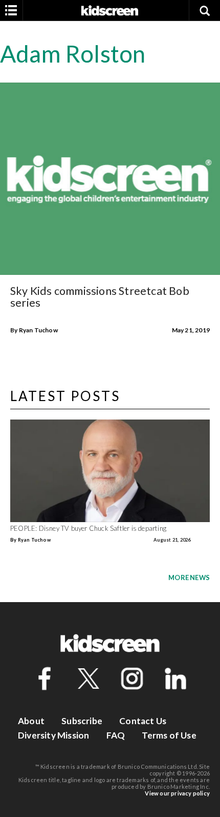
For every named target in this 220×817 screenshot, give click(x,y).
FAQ (115, 735)
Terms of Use (169, 735)
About (31, 720)
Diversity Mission (53, 735)
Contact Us (142, 720)
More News (189, 577)
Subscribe (81, 720)
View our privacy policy (177, 793)
